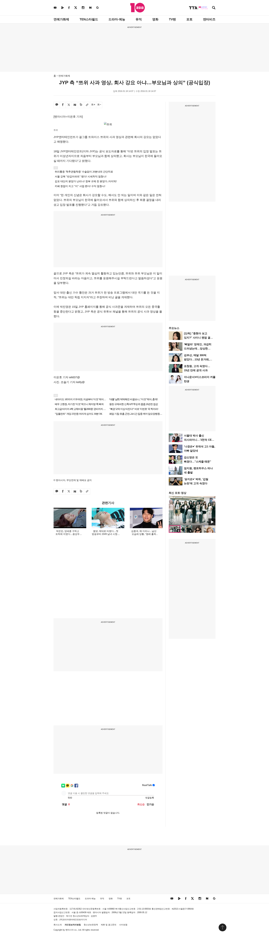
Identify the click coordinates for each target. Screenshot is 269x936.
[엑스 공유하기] (69, 105)
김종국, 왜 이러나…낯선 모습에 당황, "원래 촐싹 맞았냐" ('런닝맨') (143, 534)
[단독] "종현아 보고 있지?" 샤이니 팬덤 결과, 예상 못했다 (199, 337)
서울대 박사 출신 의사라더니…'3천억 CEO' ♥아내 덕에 (199, 439)
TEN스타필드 (89, 19)
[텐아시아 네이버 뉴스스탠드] (90, 7)
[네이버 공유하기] (75, 105)
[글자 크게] (93, 105)
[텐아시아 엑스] (75, 7)
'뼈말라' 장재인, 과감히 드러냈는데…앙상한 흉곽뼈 (197, 348)
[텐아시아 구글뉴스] (97, 7)
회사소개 (58, 925)
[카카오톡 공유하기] (57, 105)
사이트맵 (123, 925)
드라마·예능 (117, 19)
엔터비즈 (209, 19)
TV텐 (172, 19)
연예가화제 (61, 19)
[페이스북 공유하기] (63, 105)
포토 (189, 19)
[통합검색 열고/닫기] (213, 8)
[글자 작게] (99, 105)
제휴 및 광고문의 (108, 925)
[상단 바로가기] (222, 927)
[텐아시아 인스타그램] (83, 7)
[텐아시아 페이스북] (69, 7)
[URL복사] (87, 105)
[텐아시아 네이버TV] (62, 7)
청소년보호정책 (91, 925)
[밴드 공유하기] (81, 105)
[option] (192, 510)
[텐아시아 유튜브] (55, 7)
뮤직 (139, 19)
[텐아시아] (137, 7)
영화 (155, 19)
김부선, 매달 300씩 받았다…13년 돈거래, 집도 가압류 (197, 359)
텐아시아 (70, 930)
